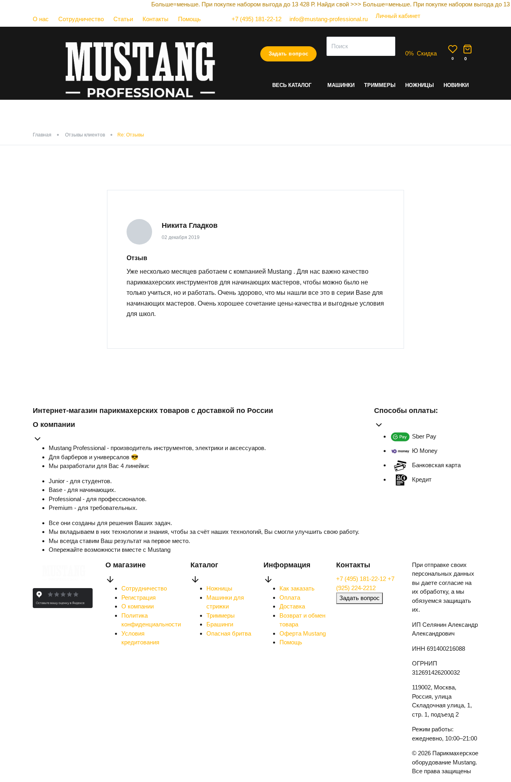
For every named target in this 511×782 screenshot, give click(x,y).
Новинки (456, 85)
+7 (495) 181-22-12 (362, 578)
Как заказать (297, 588)
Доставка (292, 606)
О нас (41, 19)
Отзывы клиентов (85, 135)
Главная (42, 135)
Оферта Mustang (302, 633)
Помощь (189, 19)
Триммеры (380, 85)
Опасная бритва (228, 633)
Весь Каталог (291, 85)
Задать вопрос (289, 54)
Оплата (289, 597)
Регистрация (138, 597)
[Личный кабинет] (394, 24)
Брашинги (219, 624)
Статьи (123, 19)
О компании (137, 606)
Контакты (155, 19)
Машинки (341, 85)
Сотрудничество (81, 19)
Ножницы (419, 85)
